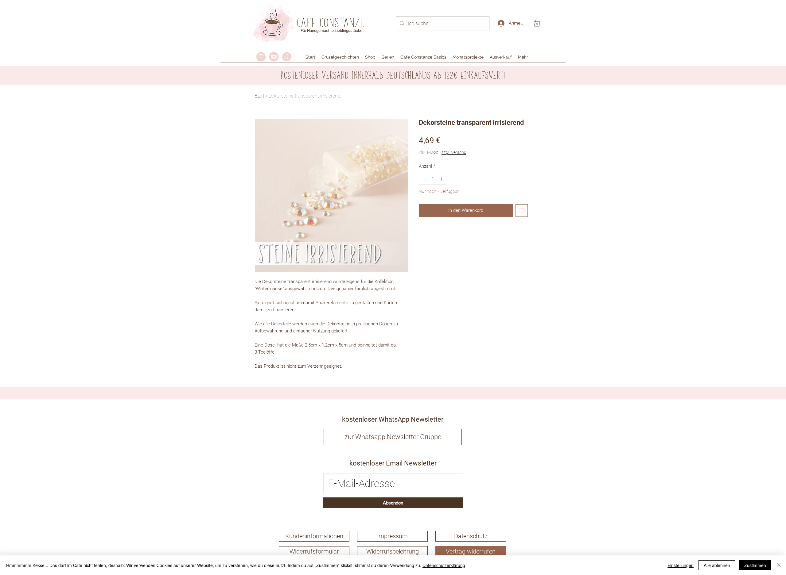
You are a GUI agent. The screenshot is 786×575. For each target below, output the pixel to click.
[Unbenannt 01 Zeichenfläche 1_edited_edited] (274, 57)
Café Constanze (331, 22)
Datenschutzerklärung (443, 565)
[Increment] (442, 179)
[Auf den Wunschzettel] (522, 210)
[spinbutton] (433, 179)
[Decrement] (424, 179)
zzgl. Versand (454, 152)
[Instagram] (261, 57)
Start (259, 96)
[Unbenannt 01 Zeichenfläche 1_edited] (287, 57)
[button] (537, 23)
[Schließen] (778, 565)
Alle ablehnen (717, 565)
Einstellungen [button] (680, 565)
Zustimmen (755, 565)
